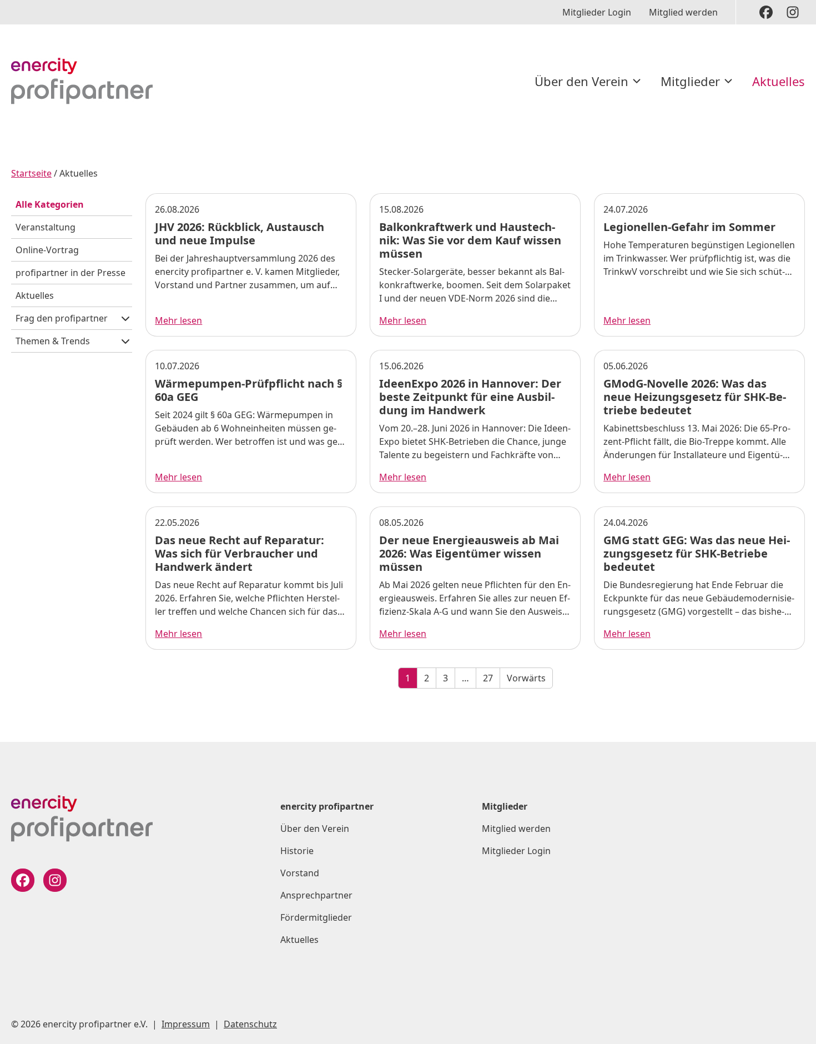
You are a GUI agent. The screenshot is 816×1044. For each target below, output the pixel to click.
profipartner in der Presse (70, 273)
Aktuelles (778, 81)
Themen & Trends (53, 341)
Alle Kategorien (50, 204)
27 (488, 678)
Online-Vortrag (47, 250)
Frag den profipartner (62, 318)
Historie (297, 851)
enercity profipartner (327, 806)
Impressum (186, 1024)
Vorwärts (526, 678)
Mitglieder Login (596, 12)
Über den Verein (581, 81)
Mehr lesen (178, 320)
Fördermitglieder (316, 917)
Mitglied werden (683, 12)
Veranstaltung (45, 227)
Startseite (31, 173)
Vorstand (299, 873)
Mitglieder (690, 81)
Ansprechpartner (316, 895)
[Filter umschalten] (125, 318)
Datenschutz (250, 1024)
